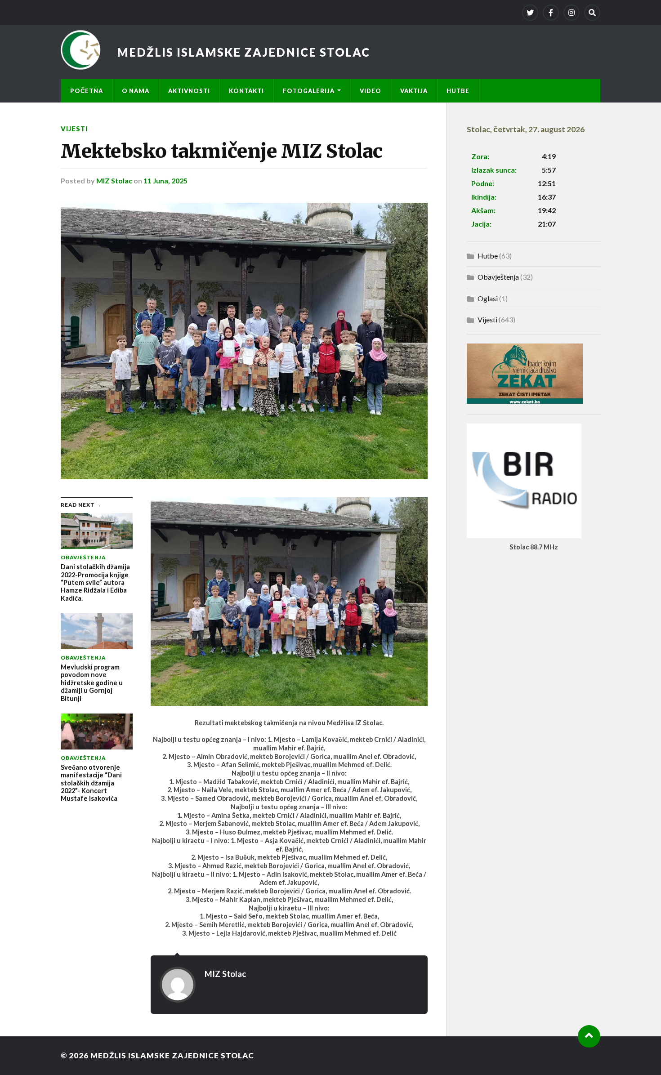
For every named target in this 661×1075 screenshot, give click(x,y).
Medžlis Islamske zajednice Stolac (243, 52)
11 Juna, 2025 (165, 180)
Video (370, 90)
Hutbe (458, 90)
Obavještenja (498, 276)
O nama (135, 90)
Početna (86, 90)
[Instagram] (571, 12)
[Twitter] (530, 12)
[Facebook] (551, 12)
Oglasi (488, 298)
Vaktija (414, 90)
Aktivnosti (189, 90)
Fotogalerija (309, 90)
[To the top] (589, 1036)
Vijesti (74, 129)
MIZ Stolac (114, 180)
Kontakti (246, 90)
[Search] (592, 12)
